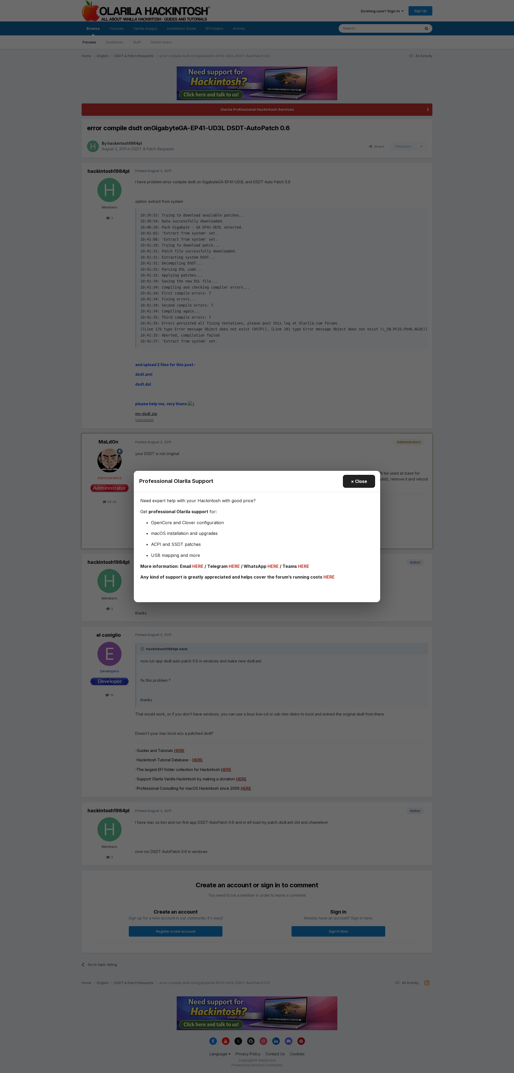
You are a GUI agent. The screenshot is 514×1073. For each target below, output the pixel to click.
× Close (359, 481)
